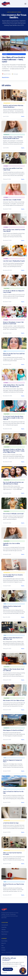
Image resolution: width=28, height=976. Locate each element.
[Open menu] (25, 4)
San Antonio (4, 934)
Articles (3, 947)
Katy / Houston (4, 931)
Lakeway (3, 929)
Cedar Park (3, 927)
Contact (3, 950)
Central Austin (4, 925)
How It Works (4, 941)
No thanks (4, 972)
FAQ (2, 945)
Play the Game (8, 969)
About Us (3, 943)
